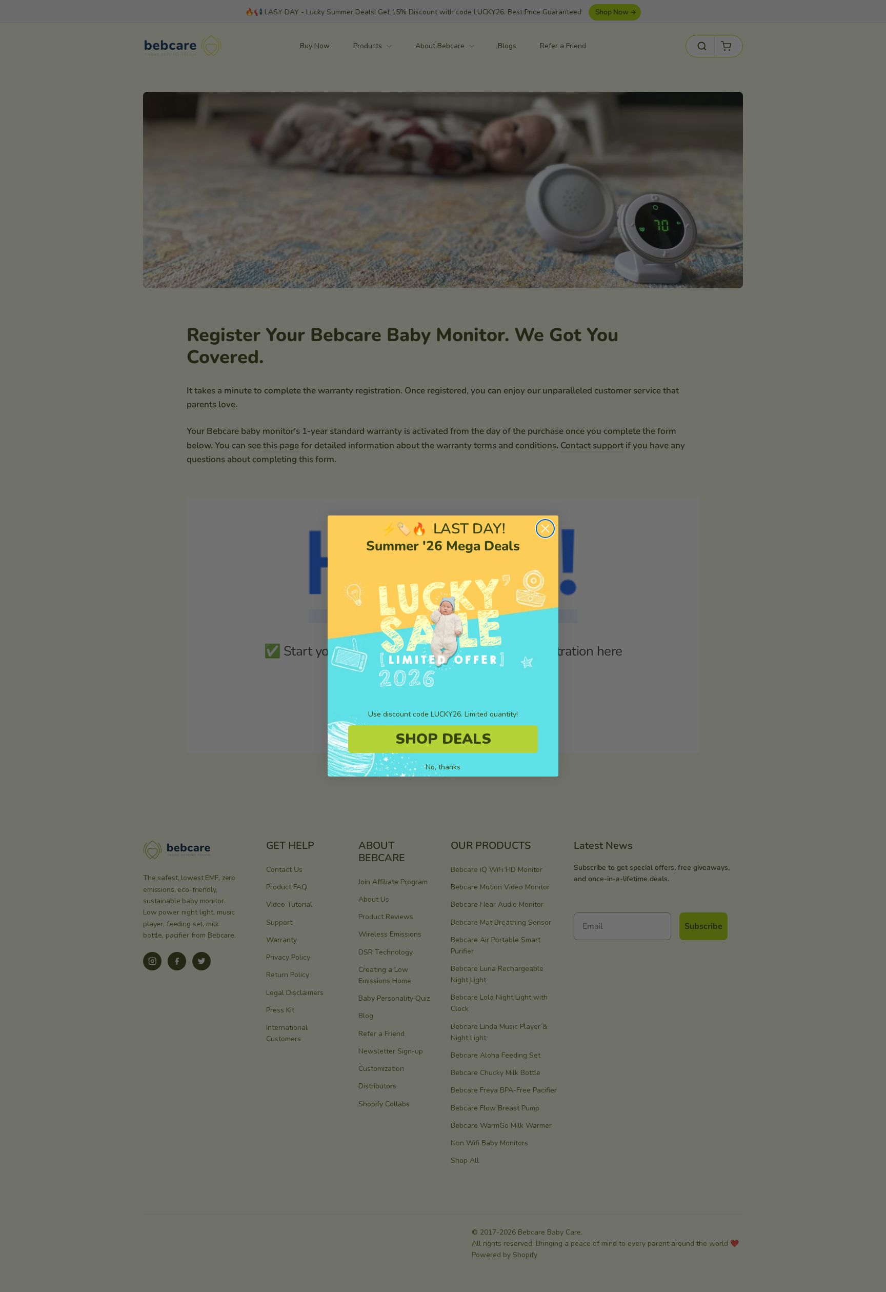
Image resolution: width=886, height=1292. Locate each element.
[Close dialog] (545, 529)
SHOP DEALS (443, 739)
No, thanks (443, 767)
